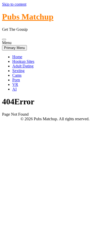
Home (17, 57)
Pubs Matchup (27, 16)
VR (15, 84)
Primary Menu (14, 48)
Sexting (18, 70)
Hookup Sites (23, 61)
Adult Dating (23, 66)
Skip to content (14, 4)
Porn (16, 80)
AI (14, 89)
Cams (16, 75)
